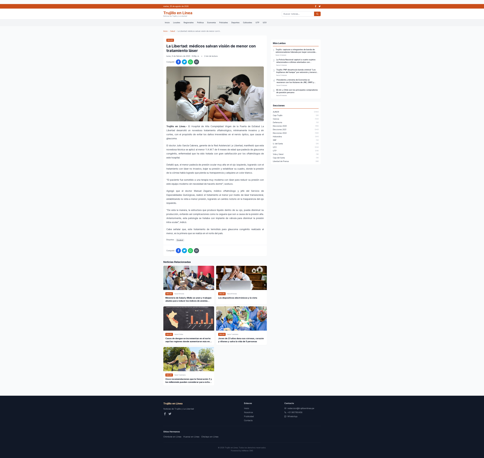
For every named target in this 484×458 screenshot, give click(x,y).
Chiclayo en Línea (209, 436)
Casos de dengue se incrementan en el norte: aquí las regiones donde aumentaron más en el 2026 (188, 340)
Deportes (235, 22)
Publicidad (249, 416)
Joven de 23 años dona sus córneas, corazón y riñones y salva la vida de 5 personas (241, 340)
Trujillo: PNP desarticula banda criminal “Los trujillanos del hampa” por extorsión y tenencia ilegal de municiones (297, 71)
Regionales (189, 22)
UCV (265, 22)
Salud (172, 31)
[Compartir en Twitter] (184, 61)
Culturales (247, 22)
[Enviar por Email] (196, 61)
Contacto (248, 420)
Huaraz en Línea (191, 436)
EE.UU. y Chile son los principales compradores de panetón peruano (297, 91)
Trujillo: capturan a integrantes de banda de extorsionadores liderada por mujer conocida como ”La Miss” (295, 50)
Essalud (180, 240)
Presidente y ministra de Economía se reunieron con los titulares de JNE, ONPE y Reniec (295, 81)
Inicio (167, 22)
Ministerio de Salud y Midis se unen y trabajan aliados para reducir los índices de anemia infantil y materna (188, 299)
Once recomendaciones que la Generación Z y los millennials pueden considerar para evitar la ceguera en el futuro (188, 381)
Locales (176, 22)
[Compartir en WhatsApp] (190, 61)
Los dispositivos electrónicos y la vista (237, 298)
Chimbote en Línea (172, 436)
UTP (257, 22)
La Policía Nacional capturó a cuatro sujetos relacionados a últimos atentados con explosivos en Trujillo (295, 61)
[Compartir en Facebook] (178, 61)
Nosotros (248, 412)
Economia (211, 22)
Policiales (223, 22)
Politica (200, 22)
